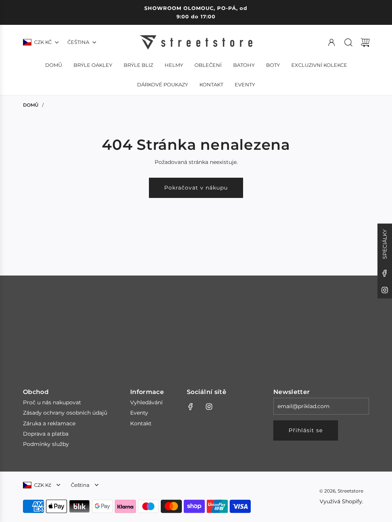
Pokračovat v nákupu (196, 187)
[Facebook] (385, 273)
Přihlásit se (306, 430)
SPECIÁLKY (384, 244)
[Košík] (365, 42)
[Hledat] (348, 42)
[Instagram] (385, 290)
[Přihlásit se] (331, 42)
